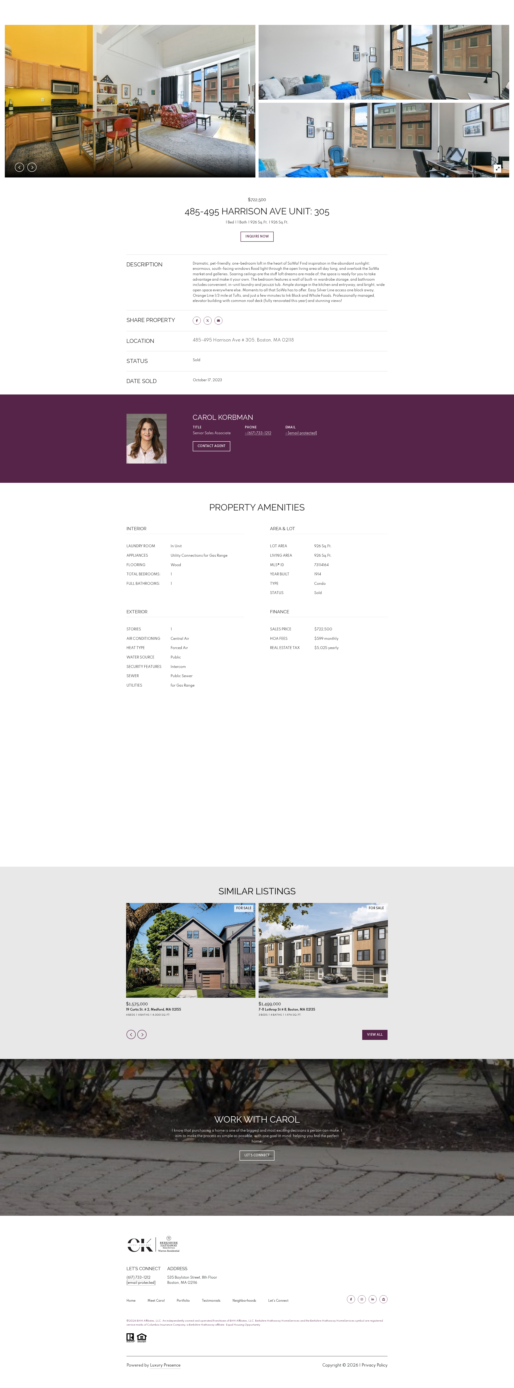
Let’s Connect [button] (257, 1155)
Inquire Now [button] (257, 236)
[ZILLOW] (383, 1299)
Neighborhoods (244, 1300)
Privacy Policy (375, 1366)
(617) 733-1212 (259, 433)
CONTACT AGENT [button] (211, 446)
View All (375, 1034)
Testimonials (211, 1300)
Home (131, 1300)
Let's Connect (278, 1300)
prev (131, 1034)
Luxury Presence (165, 1366)
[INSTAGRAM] (362, 1299)
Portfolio (183, 1300)
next (142, 1034)
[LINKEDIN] (373, 1299)
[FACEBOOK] (351, 1299)
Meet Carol (156, 1300)
